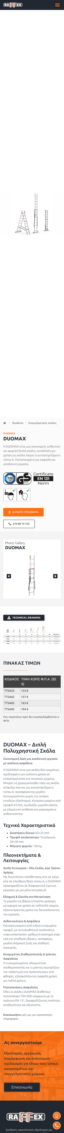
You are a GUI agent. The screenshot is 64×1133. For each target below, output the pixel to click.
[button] (57, 5)
